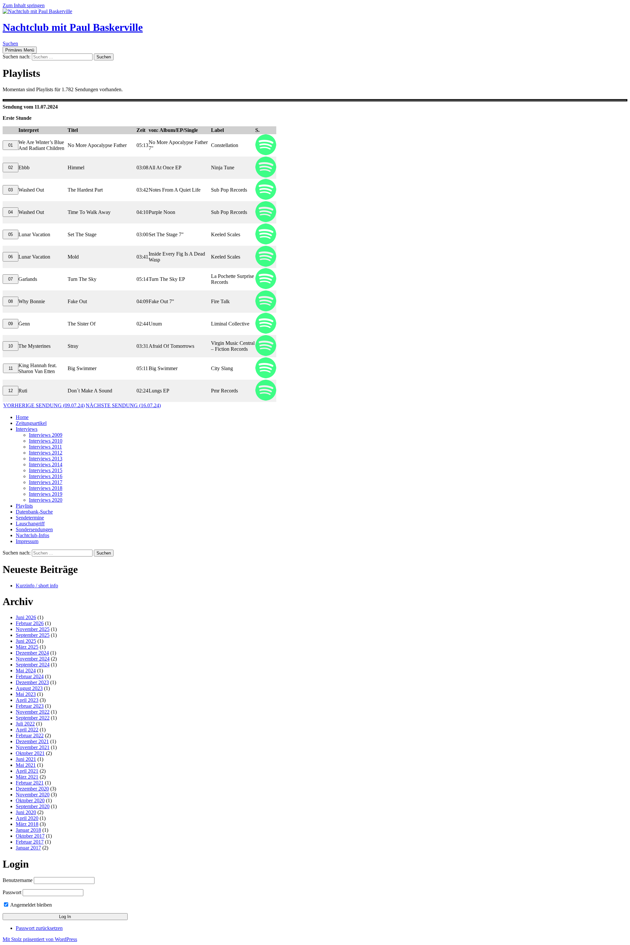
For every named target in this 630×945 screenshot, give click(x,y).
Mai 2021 (26, 765)
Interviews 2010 (45, 441)
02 (10, 167)
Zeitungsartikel (31, 423)
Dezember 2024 (32, 653)
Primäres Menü (19, 50)
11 (11, 368)
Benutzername (17, 880)
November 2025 (33, 629)
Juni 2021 (26, 759)
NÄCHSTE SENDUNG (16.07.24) (123, 405)
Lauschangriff (30, 523)
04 (10, 212)
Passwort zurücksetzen (39, 928)
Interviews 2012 (45, 452)
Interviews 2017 (45, 482)
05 (10, 234)
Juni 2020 (26, 812)
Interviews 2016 (45, 476)
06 (10, 256)
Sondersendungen (34, 529)
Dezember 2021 (32, 741)
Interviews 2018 (45, 488)
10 (10, 346)
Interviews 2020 (45, 500)
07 (10, 279)
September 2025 (33, 635)
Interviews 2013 (45, 458)
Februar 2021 (30, 783)
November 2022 (33, 712)
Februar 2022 (30, 735)
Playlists (24, 506)
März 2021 (27, 777)
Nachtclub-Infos (32, 535)
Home (22, 417)
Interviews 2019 (45, 494)
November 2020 (33, 794)
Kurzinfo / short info (37, 585)
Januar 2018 (28, 830)
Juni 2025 (26, 641)
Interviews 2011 (45, 447)
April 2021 (27, 771)
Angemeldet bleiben (30, 905)
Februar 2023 (30, 706)
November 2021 (33, 747)
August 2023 (29, 688)
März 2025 (27, 647)
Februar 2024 (30, 676)
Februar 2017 (30, 842)
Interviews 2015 (45, 470)
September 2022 (33, 718)
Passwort (12, 892)
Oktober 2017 (30, 836)
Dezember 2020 (32, 788)
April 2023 (27, 700)
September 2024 (33, 664)
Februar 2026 (30, 623)
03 (10, 189)
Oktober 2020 (30, 800)
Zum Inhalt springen (24, 5)
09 (10, 323)
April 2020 (27, 818)
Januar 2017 (28, 847)
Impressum (27, 541)
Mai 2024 (26, 670)
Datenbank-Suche (34, 511)
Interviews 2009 (45, 435)
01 (10, 145)
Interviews (26, 429)
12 (10, 390)
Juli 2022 (25, 723)
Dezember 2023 (32, 682)
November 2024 (33, 659)
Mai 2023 (26, 694)
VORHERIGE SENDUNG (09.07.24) (44, 405)
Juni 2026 (26, 617)
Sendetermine (30, 517)
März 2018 (27, 824)
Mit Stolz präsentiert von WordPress (40, 939)
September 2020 (33, 806)
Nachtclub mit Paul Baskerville (73, 27)
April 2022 (27, 729)
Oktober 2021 (30, 753)
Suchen (10, 43)
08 (10, 301)
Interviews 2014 (45, 464)
